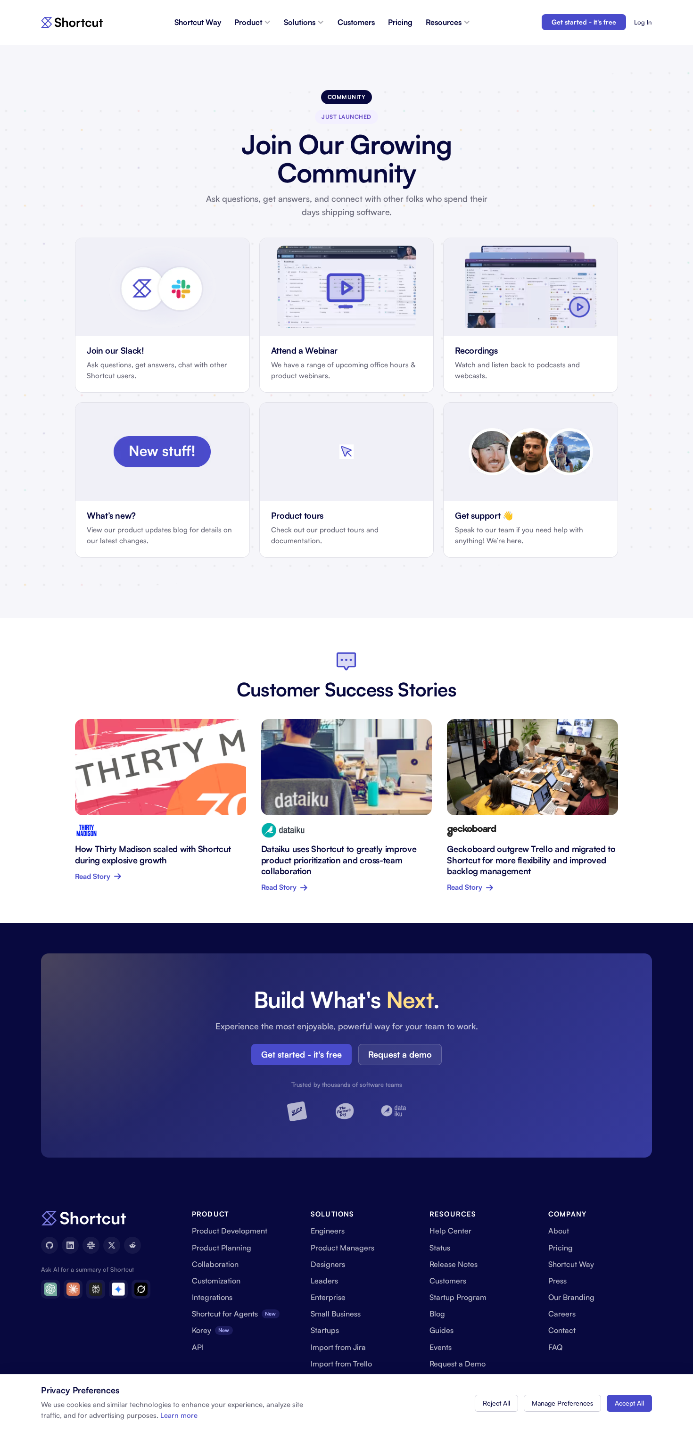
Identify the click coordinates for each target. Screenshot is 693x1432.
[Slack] (90, 1245)
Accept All (629, 1403)
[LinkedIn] (70, 1245)
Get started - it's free (584, 22)
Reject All (496, 1403)
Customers (356, 22)
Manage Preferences (562, 1403)
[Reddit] (132, 1245)
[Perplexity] (95, 1289)
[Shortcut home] (72, 22)
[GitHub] (49, 1245)
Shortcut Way (197, 22)
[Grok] (141, 1289)
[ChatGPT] (50, 1289)
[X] (111, 1245)
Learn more (179, 1415)
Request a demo (400, 1054)
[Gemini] (118, 1289)
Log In (643, 22)
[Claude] (73, 1289)
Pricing (400, 22)
